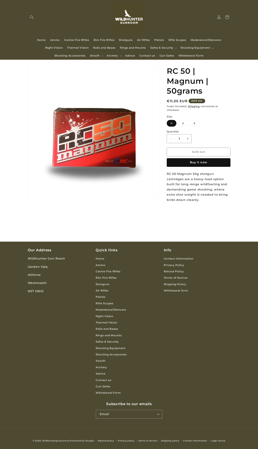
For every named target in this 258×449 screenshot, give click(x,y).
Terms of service (147, 441)
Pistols (100, 297)
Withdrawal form (176, 290)
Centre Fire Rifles (108, 271)
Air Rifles (102, 290)
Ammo (100, 265)
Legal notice (218, 441)
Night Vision (104, 316)
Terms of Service (176, 277)
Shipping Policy (175, 284)
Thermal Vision (106, 322)
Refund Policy (174, 271)
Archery (101, 367)
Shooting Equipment (110, 348)
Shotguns (102, 284)
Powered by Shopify (82, 441)
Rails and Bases (107, 328)
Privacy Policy (174, 265)
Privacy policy (126, 441)
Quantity (173, 131)
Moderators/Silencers (111, 309)
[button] (32, 17)
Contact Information (178, 258)
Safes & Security (107, 341)
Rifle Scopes (104, 303)
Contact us (103, 380)
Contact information (195, 441)
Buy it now (198, 162)
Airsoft (100, 360)
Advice (100, 373)
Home (100, 258)
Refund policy (106, 441)
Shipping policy (170, 441)
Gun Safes (103, 386)
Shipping (194, 106)
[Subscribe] (158, 414)
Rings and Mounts (109, 335)
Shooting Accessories (111, 354)
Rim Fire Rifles (106, 277)
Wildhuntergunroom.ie (56, 441)
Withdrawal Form (108, 392)
